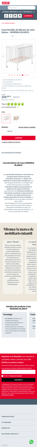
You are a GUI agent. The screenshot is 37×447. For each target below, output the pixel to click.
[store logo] (6, 2)
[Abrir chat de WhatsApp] (31, 442)
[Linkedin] (27, 401)
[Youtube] (19, 401)
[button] (6, 56)
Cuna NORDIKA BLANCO (8, 23)
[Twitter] (15, 401)
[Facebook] (11, 401)
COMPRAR (28, 16)
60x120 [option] (9, 131)
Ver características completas (11, 152)
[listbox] (19, 132)
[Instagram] (23, 401)
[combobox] (21, 7)
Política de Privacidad (16, 376)
